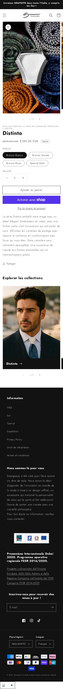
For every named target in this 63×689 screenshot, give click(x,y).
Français (42, 643)
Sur (9, 415)
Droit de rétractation (18, 447)
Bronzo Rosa (13, 163)
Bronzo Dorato (40, 155)
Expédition (13, 431)
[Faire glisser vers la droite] (39, 119)
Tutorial (11, 423)
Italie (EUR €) (19, 643)
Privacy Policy (14, 439)
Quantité (7, 171)
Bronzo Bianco (14, 155)
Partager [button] (11, 263)
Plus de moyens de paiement (32, 208)
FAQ (9, 407)
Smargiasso (18, 675)
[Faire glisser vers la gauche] (23, 119)
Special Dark (37, 163)
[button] (4, 15)
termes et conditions (18, 455)
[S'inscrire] (52, 607)
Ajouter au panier (31, 190)
